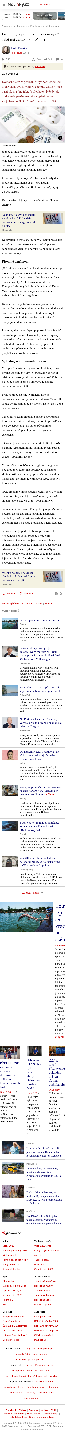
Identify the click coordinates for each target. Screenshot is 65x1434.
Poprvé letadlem (11, 1321)
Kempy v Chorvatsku (13, 1316)
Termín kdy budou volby (15, 1259)
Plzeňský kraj (26, 870)
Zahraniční (25, 695)
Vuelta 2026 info (42, 1245)
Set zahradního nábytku (18, 1376)
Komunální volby (11, 1269)
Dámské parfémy (35, 1387)
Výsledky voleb (10, 1255)
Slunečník (32, 1370)
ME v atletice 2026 (12, 1295)
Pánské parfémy (31, 1398)
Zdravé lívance (42, 1290)
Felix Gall (39, 1264)
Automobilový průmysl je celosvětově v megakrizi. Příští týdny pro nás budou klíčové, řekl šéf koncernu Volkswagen (40, 653)
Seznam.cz (45, 4)
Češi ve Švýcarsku (12, 1330)
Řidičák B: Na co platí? (46, 1330)
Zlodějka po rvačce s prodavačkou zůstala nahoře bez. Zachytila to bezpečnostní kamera (40, 790)
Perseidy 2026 (22, 1354)
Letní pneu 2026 (43, 1316)
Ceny (39, 603)
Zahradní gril (40, 1376)
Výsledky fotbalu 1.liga (14, 1285)
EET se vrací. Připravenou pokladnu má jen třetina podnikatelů (57, 1072)
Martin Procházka (19, 48)
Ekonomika (7, 230)
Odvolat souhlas (18, 1417)
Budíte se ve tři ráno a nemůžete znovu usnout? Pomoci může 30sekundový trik (39, 826)
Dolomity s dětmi (11, 1339)
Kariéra (44, 1410)
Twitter (22, 1410)
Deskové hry (15, 1392)
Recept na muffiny (44, 1285)
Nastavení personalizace (42, 1417)
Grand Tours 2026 (44, 1269)
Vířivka (53, 1376)
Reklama (33, 1410)
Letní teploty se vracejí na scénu (39, 620)
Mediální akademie (14, 1413)
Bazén (29, 1365)
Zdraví (23, 834)
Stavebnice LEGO (13, 1387)
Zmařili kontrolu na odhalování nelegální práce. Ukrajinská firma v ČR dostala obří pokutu (40, 861)
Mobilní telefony (44, 1381)
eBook (39, 59)
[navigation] (4, 4)
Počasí (23, 624)
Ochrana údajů (50, 1413)
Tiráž (53, 1410)
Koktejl (23, 799)
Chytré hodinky (46, 1392)
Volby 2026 (8, 1245)
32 (62, 59)
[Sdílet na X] (61, 593)
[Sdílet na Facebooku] (56, 593)
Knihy (22, 763)
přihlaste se (40, 66)
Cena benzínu (40, 1354)
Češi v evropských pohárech (31, 1359)
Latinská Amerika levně (15, 1335)
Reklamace (51, 603)
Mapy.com (30, 1348)
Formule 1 (8, 1299)
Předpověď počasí (48, 1348)
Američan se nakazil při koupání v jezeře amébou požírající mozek (40, 689)
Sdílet (51, 59)
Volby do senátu (11, 1264)
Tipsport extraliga (12, 1290)
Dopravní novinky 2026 (46, 1325)
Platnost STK (41, 1339)
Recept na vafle (42, 1299)
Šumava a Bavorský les (15, 1325)
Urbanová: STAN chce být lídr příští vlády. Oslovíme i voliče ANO (34, 1074)
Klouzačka (45, 1370)
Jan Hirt (38, 1255)
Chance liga (9, 1281)
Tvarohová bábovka (44, 1295)
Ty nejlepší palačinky (45, 1281)
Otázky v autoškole (44, 1335)
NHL (5, 1304)
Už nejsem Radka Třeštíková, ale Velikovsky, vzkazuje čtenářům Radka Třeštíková (40, 755)
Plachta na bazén (44, 1365)
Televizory (30, 1392)
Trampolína (18, 1370)
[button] (32, 124)
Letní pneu (52, 1387)
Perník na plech (42, 1304)
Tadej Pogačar (42, 1259)
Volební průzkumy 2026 (15, 1250)
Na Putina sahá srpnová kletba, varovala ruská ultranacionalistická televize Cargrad (41, 722)
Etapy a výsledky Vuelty (46, 1250)
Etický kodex (33, 1413)
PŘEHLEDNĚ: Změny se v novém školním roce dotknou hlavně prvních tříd (10, 1075)
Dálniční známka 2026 (46, 1321)
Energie (29, 603)
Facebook (11, 1410)
